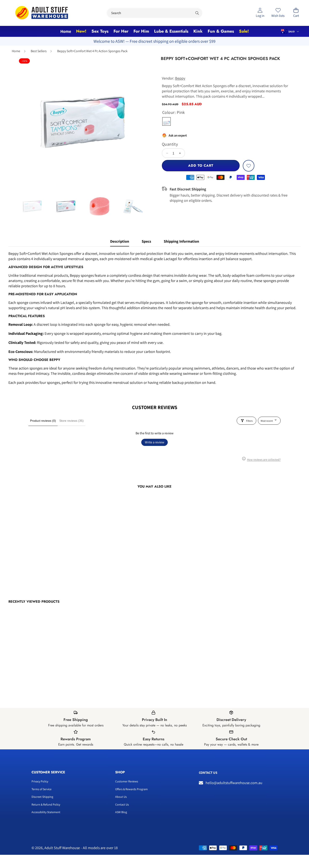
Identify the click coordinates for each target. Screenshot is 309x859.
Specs (146, 241)
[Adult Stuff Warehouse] (41, 13)
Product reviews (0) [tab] (43, 420)
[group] (32, 206)
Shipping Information (181, 241)
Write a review (154, 442)
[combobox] (154, 13)
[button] (296, 13)
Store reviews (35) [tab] (71, 420)
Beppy (180, 78)
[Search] (197, 13)
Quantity (170, 144)
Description (119, 241)
